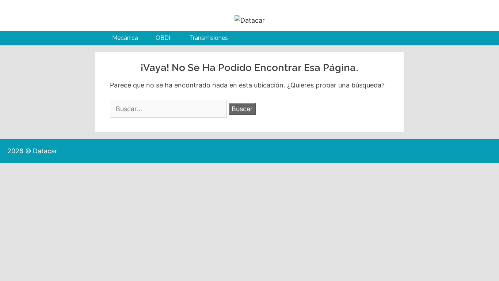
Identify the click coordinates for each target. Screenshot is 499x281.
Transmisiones (208, 37)
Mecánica (125, 37)
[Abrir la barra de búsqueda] (383, 38)
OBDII (164, 37)
